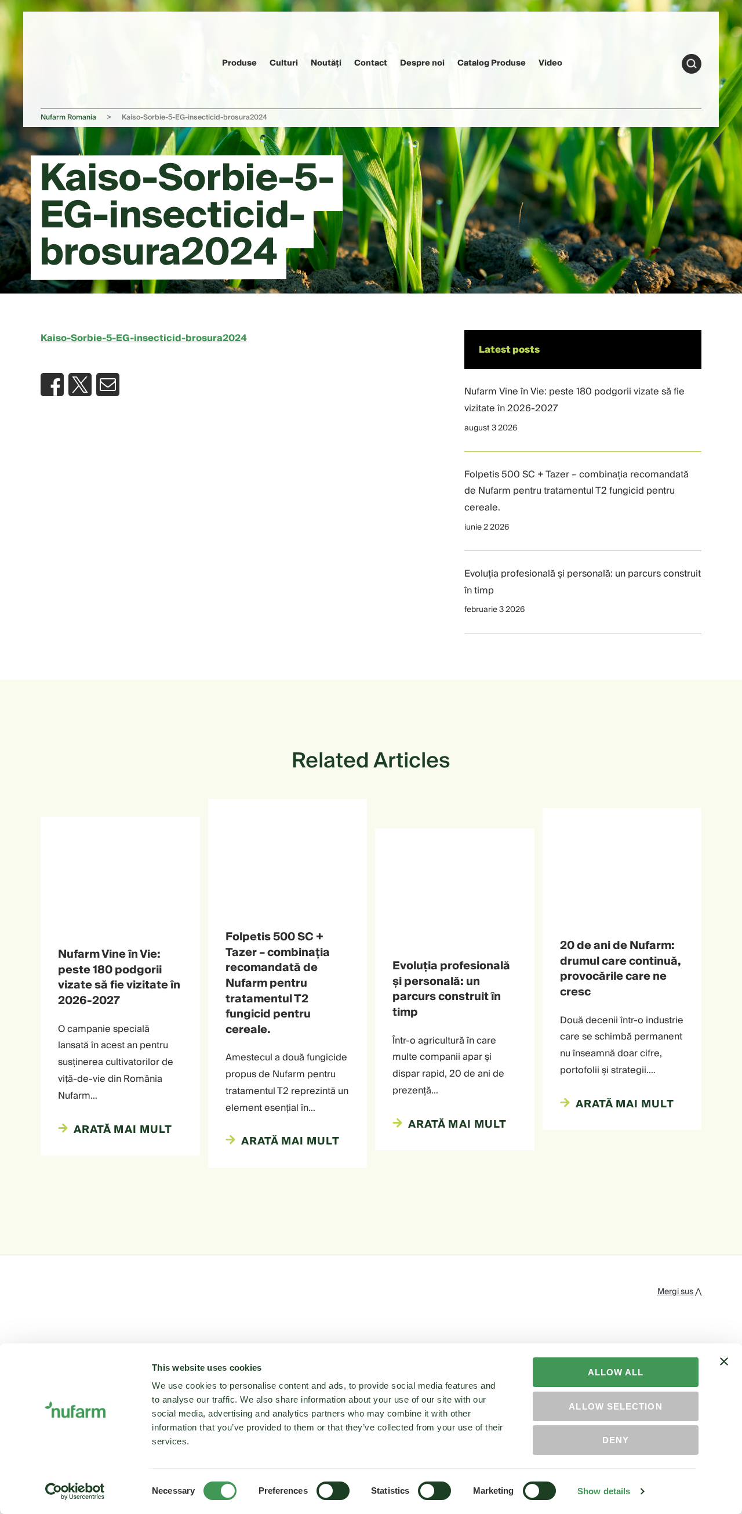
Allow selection (615, 1406)
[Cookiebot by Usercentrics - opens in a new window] (75, 1491)
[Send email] (107, 384)
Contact (370, 63)
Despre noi (422, 63)
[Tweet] (80, 384)
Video (550, 63)
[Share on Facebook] (52, 384)
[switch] (333, 1491)
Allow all (616, 1372)
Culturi (284, 63)
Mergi (691, 64)
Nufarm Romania (68, 117)
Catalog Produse (491, 63)
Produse (239, 63)
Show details (603, 1491)
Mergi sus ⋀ (679, 1292)
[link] (62, 62)
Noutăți (326, 63)
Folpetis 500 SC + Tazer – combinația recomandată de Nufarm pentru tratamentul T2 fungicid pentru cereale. (576, 491)
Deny (615, 1440)
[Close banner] (724, 1371)
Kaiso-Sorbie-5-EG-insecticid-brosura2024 (144, 338)
